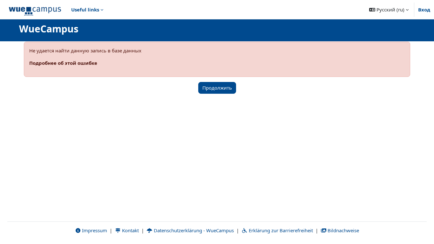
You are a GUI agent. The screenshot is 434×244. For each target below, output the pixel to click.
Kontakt (130, 230)
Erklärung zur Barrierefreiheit (280, 230)
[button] (389, 9)
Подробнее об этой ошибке (63, 63)
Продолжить (217, 88)
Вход (424, 9)
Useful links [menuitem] (85, 9)
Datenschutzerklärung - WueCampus (193, 230)
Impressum (94, 230)
